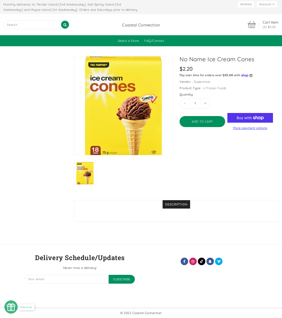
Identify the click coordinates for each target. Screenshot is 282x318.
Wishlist (246, 4)
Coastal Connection (141, 25)
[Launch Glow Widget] (11, 307)
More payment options (250, 128)
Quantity (186, 94)
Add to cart (202, 122)
